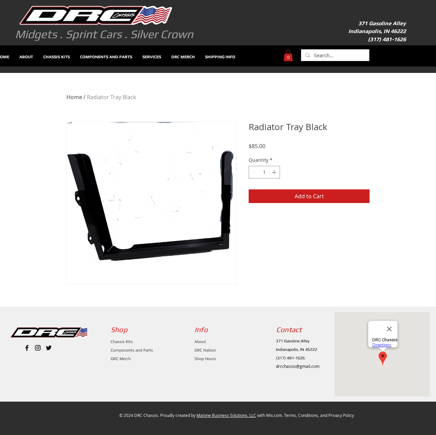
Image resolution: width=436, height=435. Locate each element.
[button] (288, 55)
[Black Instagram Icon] (38, 348)
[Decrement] (254, 172)
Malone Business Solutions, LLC (226, 415)
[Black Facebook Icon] (27, 348)
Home (74, 97)
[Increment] (274, 172)
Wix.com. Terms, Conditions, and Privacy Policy (310, 415)
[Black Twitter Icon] (48, 348)
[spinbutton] (264, 172)
